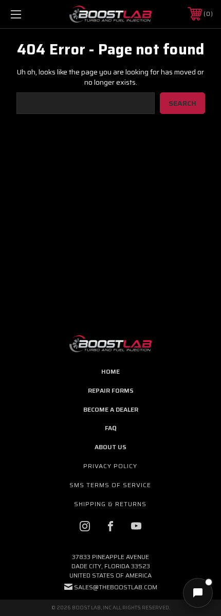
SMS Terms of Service (110, 485)
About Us (110, 447)
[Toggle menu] (31, 14)
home (110, 371)
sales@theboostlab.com (115, 587)
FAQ (110, 428)
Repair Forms (111, 390)
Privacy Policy (110, 466)
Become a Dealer (110, 409)
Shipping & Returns (110, 504)
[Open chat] (198, 593)
